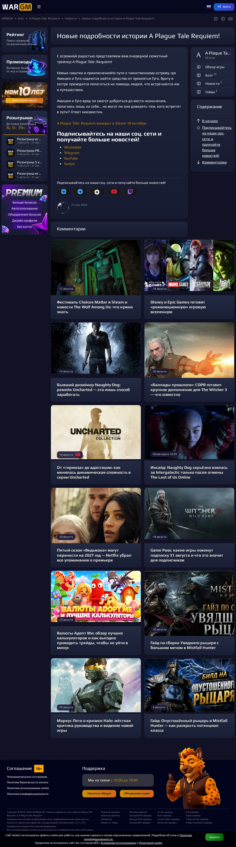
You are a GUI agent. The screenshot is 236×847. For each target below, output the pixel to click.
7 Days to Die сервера (197, 819)
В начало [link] (210, 121)
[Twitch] (130, 192)
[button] (39, 7)
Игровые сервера (110, 812)
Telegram (71, 153)
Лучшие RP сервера (139, 822)
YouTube (71, 158)
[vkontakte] (63, 192)
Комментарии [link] (214, 162)
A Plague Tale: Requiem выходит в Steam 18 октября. (102, 123)
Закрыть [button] (214, 837)
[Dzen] (97, 192)
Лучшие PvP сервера (140, 815)
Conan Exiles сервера (168, 819)
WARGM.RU (38, 812)
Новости (105, 822)
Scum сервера (165, 812)
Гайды (115, 822)
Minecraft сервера (167, 822)
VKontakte (72, 147)
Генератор (106, 819)
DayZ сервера (193, 815)
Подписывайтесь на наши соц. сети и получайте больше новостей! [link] (217, 141)
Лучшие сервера (138, 812)
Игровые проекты (110, 815)
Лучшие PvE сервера (140, 819)
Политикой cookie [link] (150, 842)
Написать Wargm (99, 793)
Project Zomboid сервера (198, 822)
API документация (137, 793)
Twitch (69, 164)
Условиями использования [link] (118, 842)
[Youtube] (114, 192)
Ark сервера (192, 812)
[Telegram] (80, 192)
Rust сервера (164, 815)
